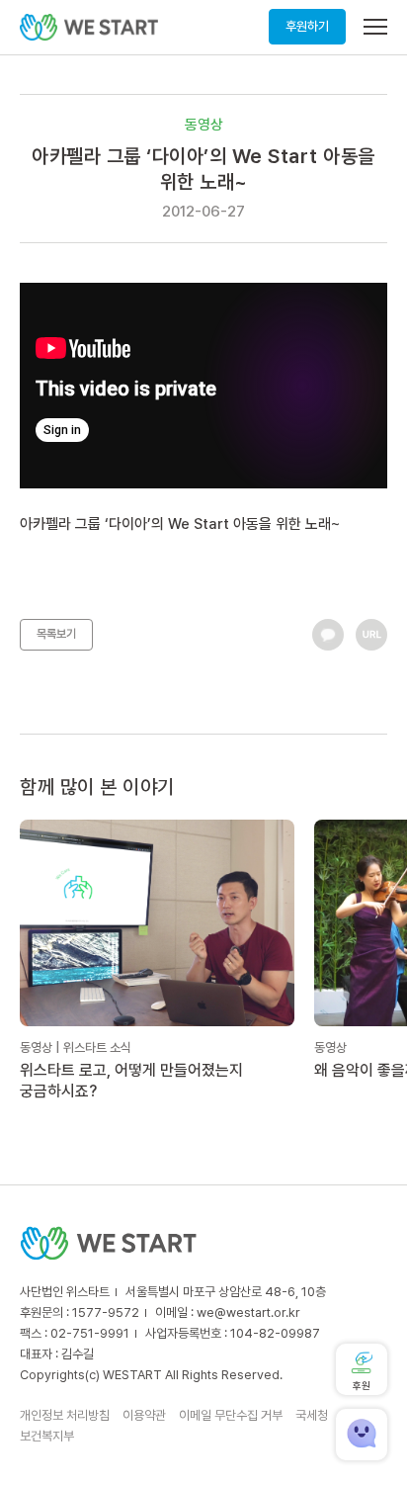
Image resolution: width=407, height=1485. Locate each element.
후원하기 (307, 26)
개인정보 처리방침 (65, 1415)
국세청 (311, 1415)
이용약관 (144, 1415)
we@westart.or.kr (248, 1312)
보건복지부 (47, 1436)
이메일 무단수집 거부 (231, 1415)
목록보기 (56, 634)
